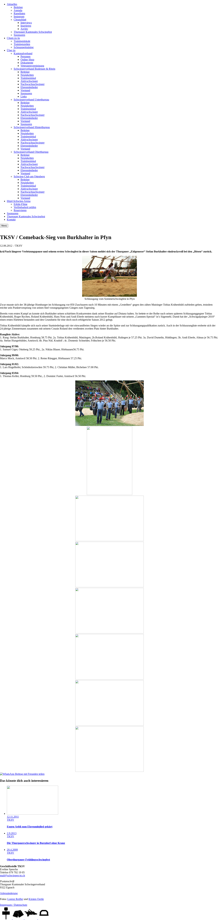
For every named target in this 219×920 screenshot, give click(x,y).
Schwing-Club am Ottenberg (29, 176)
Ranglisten (19, 13)
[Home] (6, 918)
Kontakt (11, 219)
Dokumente (27, 62)
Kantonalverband (23, 53)
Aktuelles (12, 4)
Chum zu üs (13, 38)
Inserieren (26, 25)
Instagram (19, 16)
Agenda (18, 10)
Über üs (11, 50)
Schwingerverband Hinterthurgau (32, 127)
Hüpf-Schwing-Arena (18, 201)
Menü (4, 225)
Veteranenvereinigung (32, 65)
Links (24, 96)
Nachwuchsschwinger (32, 84)
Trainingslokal (28, 78)
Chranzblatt (20, 19)
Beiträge (18, 7)
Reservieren (20, 210)
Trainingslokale (22, 41)
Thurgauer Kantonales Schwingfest (33, 31)
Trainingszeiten (22, 44)
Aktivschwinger (29, 81)
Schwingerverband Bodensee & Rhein (34, 68)
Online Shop (27, 59)
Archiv (24, 28)
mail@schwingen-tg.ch (12, 875)
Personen (25, 56)
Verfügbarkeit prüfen (25, 207)
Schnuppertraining (24, 47)
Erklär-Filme (20, 204)
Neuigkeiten (27, 74)
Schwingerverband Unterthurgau (31, 99)
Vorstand (25, 90)
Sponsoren (19, 34)
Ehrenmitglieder (29, 87)
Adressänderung (9, 893)
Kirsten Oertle (36, 899)
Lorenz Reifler (15, 899)
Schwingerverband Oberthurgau (31, 151)
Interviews (26, 22)
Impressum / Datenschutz (13, 904)
